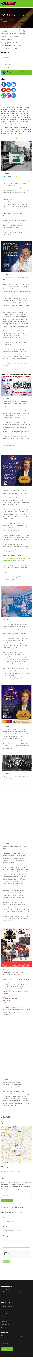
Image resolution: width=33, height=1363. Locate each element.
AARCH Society (18, 1148)
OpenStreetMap (22, 1162)
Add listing (5, 1324)
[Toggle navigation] (29, 4)
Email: (5, 1226)
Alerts (6, 61)
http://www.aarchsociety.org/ (10, 1171)
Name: (5, 1217)
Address (6, 57)
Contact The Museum (10, 64)
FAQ (3, 1316)
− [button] (3, 1131)
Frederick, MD (22, 20)
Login (4, 1327)
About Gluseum (7, 1306)
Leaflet (10, 1162)
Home (3, 20)
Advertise (5, 1321)
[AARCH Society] (17, 1145)
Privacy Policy (6, 1313)
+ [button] (3, 1128)
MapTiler (15, 1162)
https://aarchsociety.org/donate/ (13, 678)
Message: (6, 1236)
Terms (4, 1310)
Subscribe (7, 1200)
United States (11, 20)
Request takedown (9, 68)
